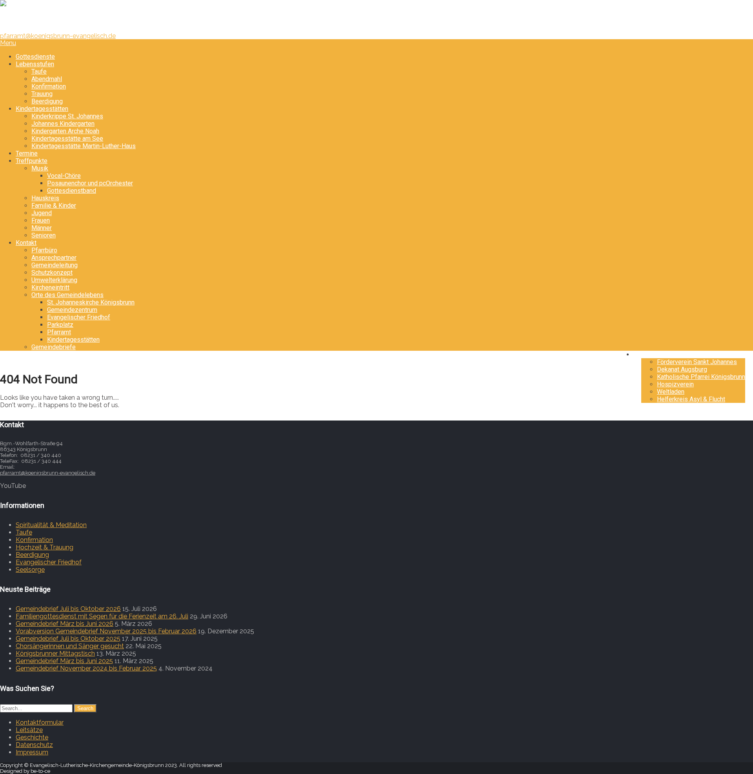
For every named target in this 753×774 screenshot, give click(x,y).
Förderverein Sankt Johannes (697, 362)
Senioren (43, 235)
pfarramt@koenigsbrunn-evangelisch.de (58, 36)
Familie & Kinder (53, 205)
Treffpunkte (31, 161)
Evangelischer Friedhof (78, 317)
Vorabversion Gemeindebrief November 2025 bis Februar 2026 (106, 631)
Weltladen (670, 391)
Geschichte (32, 737)
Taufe (39, 71)
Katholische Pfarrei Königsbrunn (701, 377)
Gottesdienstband (71, 190)
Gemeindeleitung (54, 265)
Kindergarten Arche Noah (65, 131)
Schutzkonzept (52, 272)
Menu (8, 43)
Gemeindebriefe (53, 347)
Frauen (40, 220)
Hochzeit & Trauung (44, 547)
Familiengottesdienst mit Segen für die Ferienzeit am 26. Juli (102, 616)
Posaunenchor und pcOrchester (90, 183)
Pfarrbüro (44, 250)
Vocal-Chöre (64, 175)
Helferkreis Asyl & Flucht (691, 399)
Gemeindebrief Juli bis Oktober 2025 (68, 638)
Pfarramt (59, 332)
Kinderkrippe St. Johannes (67, 116)
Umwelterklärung (54, 280)
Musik (39, 168)
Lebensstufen (35, 64)
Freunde (652, 354)
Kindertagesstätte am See (67, 138)
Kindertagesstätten (42, 108)
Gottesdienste (35, 56)
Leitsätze (29, 730)
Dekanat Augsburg (682, 369)
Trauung (42, 94)
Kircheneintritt (50, 287)
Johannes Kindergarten (63, 123)
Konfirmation (48, 86)
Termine (27, 153)
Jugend (41, 213)
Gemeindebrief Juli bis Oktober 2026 (68, 609)
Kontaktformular (40, 722)
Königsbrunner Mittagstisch (55, 653)
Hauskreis (45, 198)
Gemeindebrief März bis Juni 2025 (64, 661)
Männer (41, 228)
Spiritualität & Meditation (51, 525)
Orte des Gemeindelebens (67, 295)
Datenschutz (34, 745)
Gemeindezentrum (72, 310)
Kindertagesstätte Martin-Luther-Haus (83, 146)
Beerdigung (47, 101)
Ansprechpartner (53, 257)
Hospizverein (675, 384)
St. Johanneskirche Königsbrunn (91, 302)
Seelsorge (30, 569)
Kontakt (26, 243)
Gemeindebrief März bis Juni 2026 (64, 623)
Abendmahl (46, 79)
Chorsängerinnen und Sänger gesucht (70, 646)
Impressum (32, 752)
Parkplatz (60, 324)
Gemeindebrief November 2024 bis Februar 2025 (86, 668)
